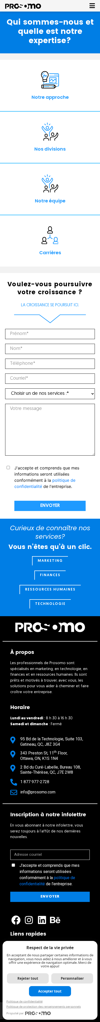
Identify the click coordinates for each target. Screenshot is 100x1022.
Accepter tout (50, 991)
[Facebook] (15, 920)
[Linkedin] (41, 920)
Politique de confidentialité (24, 1001)
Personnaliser (72, 978)
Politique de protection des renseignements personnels (43, 1006)
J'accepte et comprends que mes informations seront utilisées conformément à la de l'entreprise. (49, 874)
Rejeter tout (27, 978)
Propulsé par (15, 1013)
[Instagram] (28, 920)
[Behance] (55, 920)
